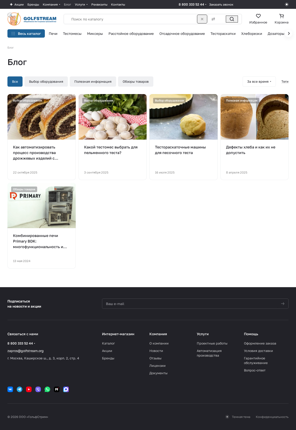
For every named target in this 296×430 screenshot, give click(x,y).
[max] (66, 389)
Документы (158, 373)
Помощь (251, 334)
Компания (158, 334)
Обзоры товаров (136, 81)
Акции (107, 351)
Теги (285, 81)
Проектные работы (212, 343)
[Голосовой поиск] (221, 19)
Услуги (203, 334)
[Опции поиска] (212, 19)
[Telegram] (19, 389)
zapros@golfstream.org (25, 351)
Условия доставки (258, 351)
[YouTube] (29, 389)
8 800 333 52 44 (191, 4)
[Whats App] (47, 389)
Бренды (108, 358)
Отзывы (155, 358)
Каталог (108, 343)
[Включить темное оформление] (287, 4)
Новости (156, 351)
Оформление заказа (260, 343)
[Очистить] (202, 19)
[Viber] (38, 389)
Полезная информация (93, 81)
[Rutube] (56, 389)
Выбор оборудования (46, 81)
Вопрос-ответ (255, 370)
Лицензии (157, 366)
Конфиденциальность (272, 417)
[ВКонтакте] (10, 389)
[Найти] (232, 19)
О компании (159, 343)
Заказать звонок (221, 4)
